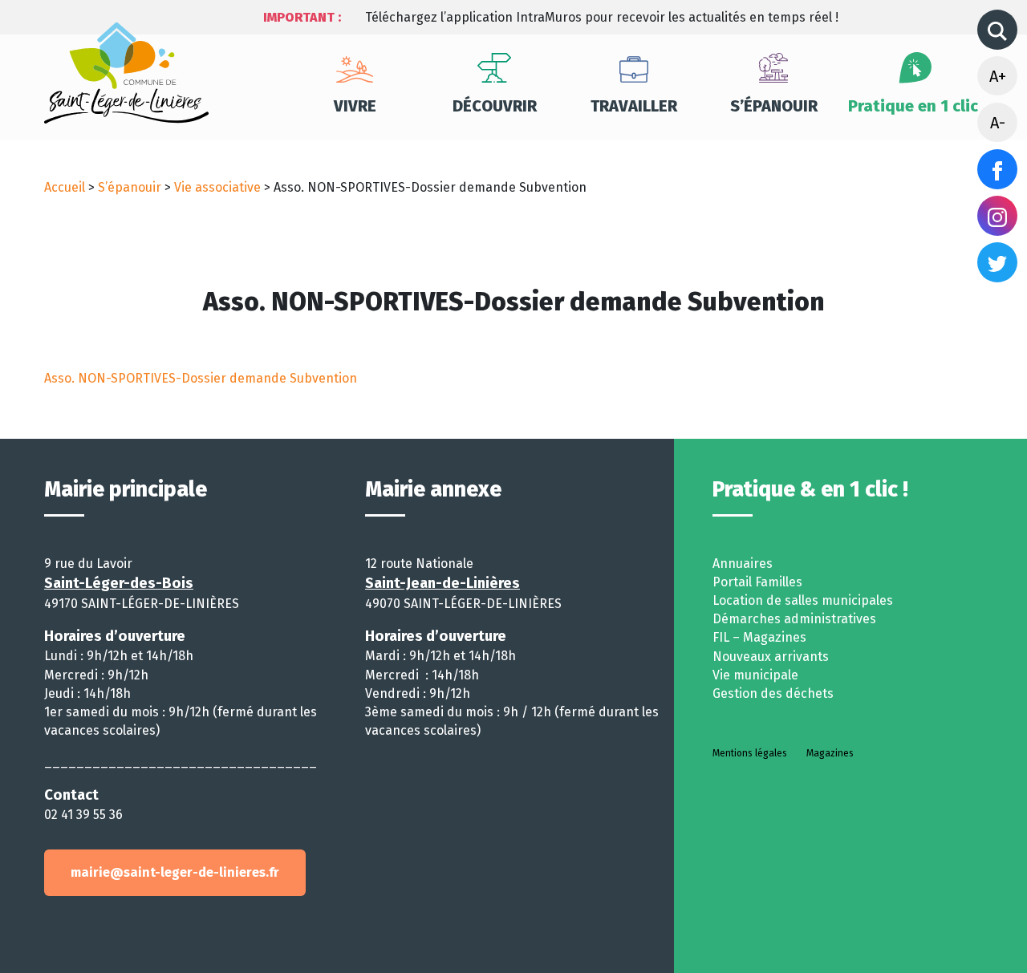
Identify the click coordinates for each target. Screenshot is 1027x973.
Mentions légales (749, 753)
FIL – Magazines (759, 637)
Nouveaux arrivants (770, 656)
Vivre (355, 106)
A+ (997, 76)
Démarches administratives (794, 618)
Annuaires (742, 563)
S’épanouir (774, 106)
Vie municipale (755, 675)
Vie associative (217, 187)
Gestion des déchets (773, 693)
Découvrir (495, 106)
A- (997, 122)
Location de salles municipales (802, 600)
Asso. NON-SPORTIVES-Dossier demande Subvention (200, 378)
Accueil (64, 187)
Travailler (634, 106)
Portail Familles (757, 582)
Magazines (830, 753)
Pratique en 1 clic (913, 106)
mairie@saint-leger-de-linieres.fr (175, 872)
